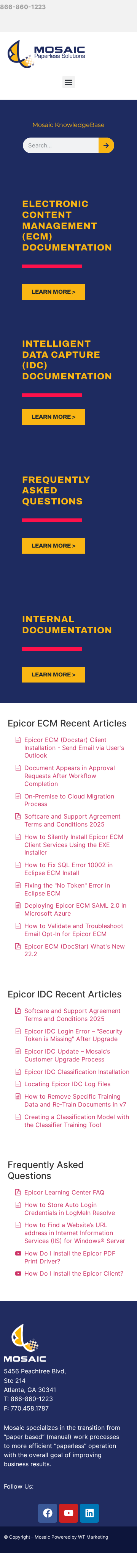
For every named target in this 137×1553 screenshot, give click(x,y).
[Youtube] (68, 1513)
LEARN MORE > (54, 292)
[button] (68, 82)
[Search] (106, 145)
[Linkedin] (89, 1513)
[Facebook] (47, 1513)
